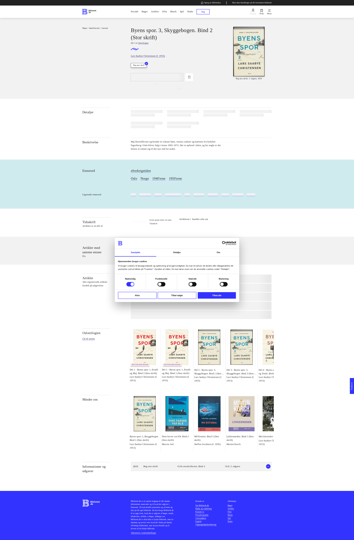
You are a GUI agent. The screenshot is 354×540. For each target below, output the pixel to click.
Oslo (134, 178)
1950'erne (175, 178)
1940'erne (159, 178)
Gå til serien (88, 338)
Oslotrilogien (91, 333)
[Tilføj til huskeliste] (189, 77)
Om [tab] (218, 252)
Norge (144, 178)
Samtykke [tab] (135, 252)
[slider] (249, 53)
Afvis (137, 295)
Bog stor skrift (139, 65)
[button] (201, 466)
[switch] (161, 284)
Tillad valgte (177, 295)
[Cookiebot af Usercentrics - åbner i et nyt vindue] (224, 243)
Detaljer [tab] (177, 252)
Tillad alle (216, 295)
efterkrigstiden (141, 170)
